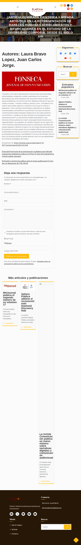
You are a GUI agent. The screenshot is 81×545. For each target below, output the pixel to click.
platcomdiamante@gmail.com (51, 508)
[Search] (73, 74)
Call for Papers (17, 525)
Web (5, 201)
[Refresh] (7, 243)
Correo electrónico (11, 192)
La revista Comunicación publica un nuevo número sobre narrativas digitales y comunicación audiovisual (67, 125)
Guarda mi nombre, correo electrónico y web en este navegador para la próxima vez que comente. (25, 232)
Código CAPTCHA (10, 251)
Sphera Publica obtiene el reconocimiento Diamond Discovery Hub (67, 106)
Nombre (7, 184)
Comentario (9, 209)
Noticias (14, 529)
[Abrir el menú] (17, 7)
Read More (10, 323)
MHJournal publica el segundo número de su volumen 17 (67, 92)
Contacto (15, 534)
